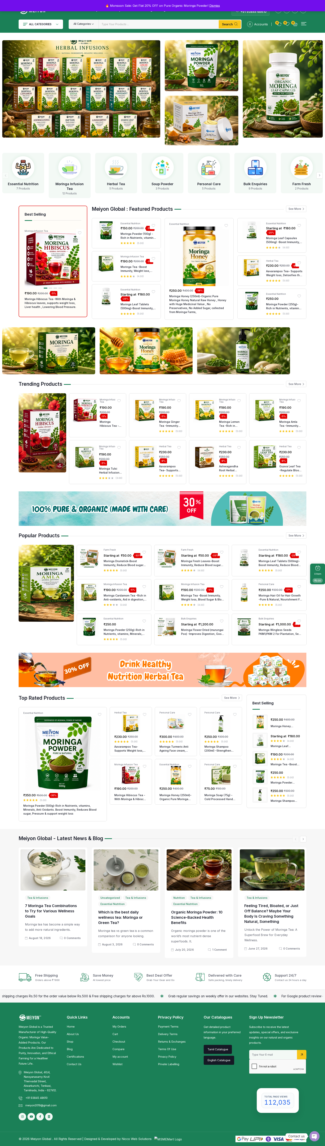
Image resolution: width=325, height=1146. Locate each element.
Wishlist (117, 1064)
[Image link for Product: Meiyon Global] (53, 260)
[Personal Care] (208, 167)
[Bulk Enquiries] (255, 167)
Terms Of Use (167, 1049)
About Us (73, 1034)
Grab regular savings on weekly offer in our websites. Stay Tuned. (130, 996)
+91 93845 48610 (254, 12)
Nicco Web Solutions (137, 1139)
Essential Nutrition (23, 184)
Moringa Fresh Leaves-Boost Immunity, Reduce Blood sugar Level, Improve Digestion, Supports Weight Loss (201, 563)
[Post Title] (53, 870)
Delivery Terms (168, 1034)
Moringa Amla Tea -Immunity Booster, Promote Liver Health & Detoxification (290, 424)
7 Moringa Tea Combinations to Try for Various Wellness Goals (51, 911)
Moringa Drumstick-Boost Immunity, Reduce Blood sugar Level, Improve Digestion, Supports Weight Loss (123, 563)
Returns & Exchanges (172, 1041)
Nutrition (179, 897)
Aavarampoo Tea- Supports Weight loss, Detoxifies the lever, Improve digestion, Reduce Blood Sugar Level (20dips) (284, 273)
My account (120, 1056)
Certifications (75, 1056)
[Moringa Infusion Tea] (69, 167)
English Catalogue (218, 1060)
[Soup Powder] (162, 167)
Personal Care (209, 184)
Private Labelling (168, 1064)
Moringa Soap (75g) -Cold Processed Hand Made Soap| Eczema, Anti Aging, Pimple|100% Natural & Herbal (220, 797)
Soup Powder (162, 184)
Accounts (261, 24)
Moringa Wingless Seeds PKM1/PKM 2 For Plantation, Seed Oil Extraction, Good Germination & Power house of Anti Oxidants (280, 632)
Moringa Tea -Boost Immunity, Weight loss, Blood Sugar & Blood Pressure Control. (135, 269)
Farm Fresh (301, 184)
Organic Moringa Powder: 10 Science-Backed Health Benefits (196, 917)
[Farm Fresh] (301, 167)
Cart (115, 1034)
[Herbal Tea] (116, 167)
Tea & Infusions (37, 897)
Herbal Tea (116, 184)
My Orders (119, 1026)
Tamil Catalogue (217, 1049)
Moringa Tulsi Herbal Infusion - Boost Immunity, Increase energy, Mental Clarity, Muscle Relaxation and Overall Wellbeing (110, 470)
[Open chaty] (314, 1136)
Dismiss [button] (214, 6)
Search (227, 24)
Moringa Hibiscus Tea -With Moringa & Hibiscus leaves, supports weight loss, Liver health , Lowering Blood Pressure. (50, 302)
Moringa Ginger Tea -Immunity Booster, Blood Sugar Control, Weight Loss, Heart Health (169, 424)
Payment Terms (168, 1026)
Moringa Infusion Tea (36, 231)
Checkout (118, 1041)
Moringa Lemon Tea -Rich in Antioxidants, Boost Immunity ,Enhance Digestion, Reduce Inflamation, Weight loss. (229, 424)
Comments (72, 938)
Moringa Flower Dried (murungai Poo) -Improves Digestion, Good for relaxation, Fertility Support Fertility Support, (202, 632)
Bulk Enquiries (255, 184)
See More (295, 208)
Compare (118, 1049)
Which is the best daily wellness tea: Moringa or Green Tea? (120, 917)
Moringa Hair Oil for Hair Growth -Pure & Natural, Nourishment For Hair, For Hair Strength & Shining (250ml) (280, 597)
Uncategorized (110, 897)
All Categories (40, 24)
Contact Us (74, 1064)
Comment (219, 949)
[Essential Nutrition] (23, 167)
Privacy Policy (167, 1056)
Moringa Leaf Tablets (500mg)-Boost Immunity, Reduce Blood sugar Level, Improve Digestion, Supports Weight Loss (138, 306)
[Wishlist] (80, 232)
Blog (70, 1049)
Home (71, 1026)
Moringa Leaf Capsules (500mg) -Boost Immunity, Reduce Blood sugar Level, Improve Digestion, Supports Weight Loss (283, 240)
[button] (303, 23)
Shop (70, 1041)
